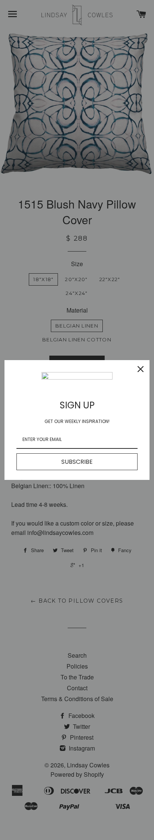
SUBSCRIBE (77, 461)
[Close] (141, 369)
